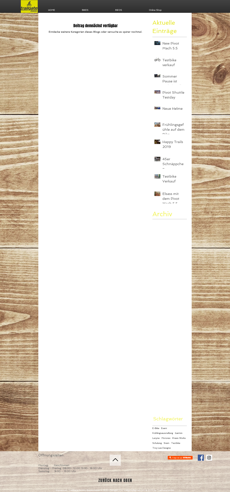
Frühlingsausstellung (162, 433)
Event (164, 428)
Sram (166, 443)
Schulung (157, 443)
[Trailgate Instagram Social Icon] (209, 458)
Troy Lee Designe (161, 448)
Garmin (178, 433)
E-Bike (155, 428)
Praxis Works (179, 438)
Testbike (175, 443)
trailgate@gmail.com (134, 490)
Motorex (165, 438)
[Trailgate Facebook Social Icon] (201, 458)
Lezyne (156, 438)
